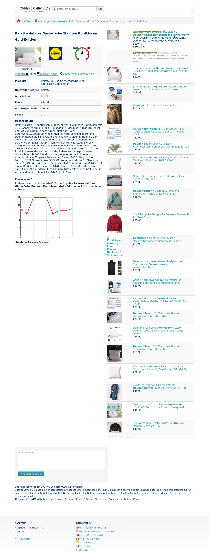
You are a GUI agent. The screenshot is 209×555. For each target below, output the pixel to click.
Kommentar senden (32, 473)
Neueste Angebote (23, 538)
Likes (17, 535)
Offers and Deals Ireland (89, 538)
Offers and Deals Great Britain (91, 535)
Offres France (84, 546)
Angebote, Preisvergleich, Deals (92, 527)
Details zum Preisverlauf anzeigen (32, 242)
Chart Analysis (82, 549)
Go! (100, 8)
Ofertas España (85, 542)
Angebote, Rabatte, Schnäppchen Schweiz (97, 531)
